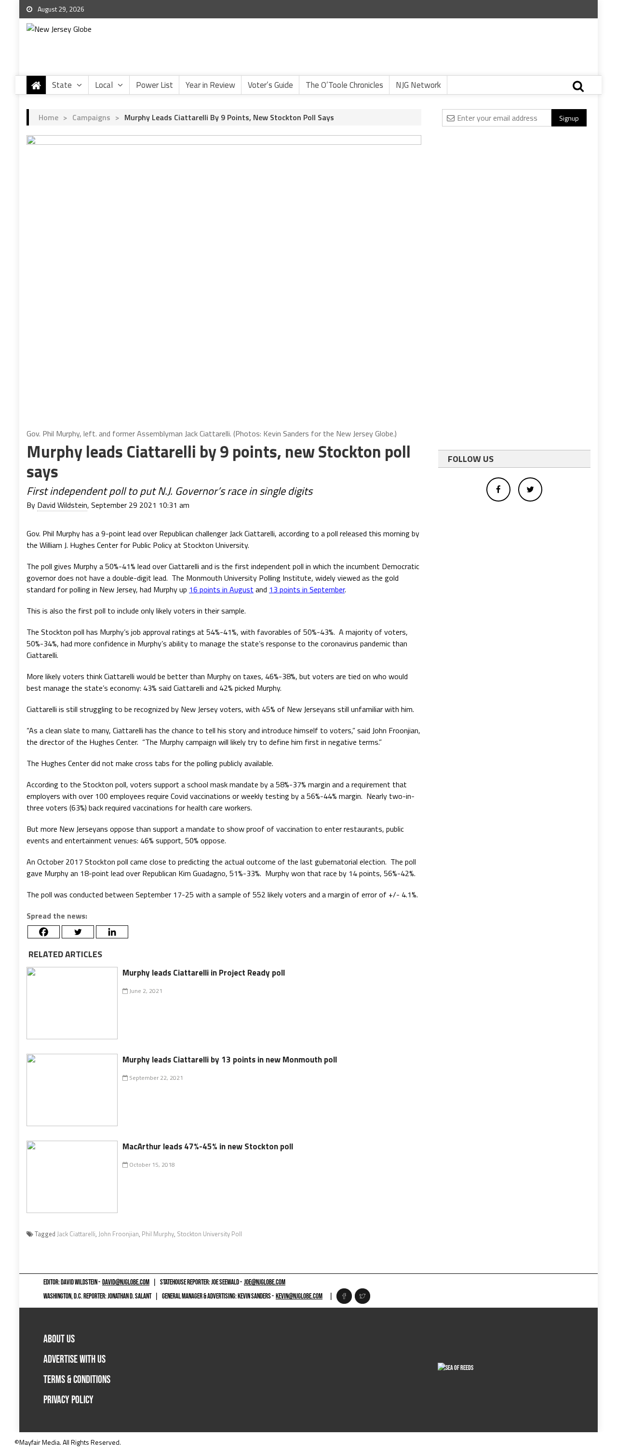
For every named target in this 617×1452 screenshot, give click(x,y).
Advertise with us (74, 1359)
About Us (59, 1339)
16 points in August (221, 589)
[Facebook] (43, 931)
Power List (154, 85)
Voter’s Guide (270, 85)
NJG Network (418, 85)
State (62, 85)
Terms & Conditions (76, 1379)
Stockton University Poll (209, 1234)
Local (104, 85)
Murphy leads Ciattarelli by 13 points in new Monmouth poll (229, 1059)
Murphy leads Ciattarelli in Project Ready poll (203, 972)
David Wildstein (62, 505)
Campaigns (91, 117)
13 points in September (307, 589)
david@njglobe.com (125, 1282)
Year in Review (210, 85)
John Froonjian (118, 1234)
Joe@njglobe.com (264, 1282)
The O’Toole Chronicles (344, 85)
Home (48, 117)
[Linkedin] (112, 931)
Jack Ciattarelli (76, 1234)
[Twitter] (78, 931)
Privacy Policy (68, 1400)
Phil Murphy (158, 1234)
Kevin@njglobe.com (299, 1296)
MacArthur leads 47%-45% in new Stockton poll (207, 1146)
